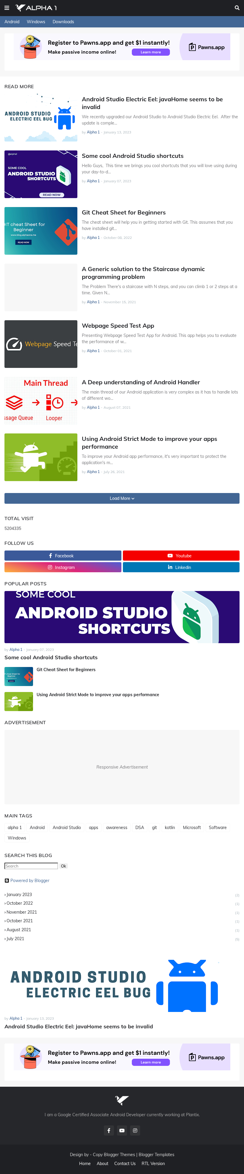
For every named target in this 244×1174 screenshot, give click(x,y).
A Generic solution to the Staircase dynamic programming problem (143, 272)
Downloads (63, 21)
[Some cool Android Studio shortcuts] (40, 174)
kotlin (170, 827)
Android (11, 21)
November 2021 (123, 912)
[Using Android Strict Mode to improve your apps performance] (40, 457)
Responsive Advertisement (122, 767)
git (154, 827)
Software (218, 827)
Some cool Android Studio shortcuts (133, 155)
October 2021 (123, 920)
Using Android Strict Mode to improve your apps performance (149, 442)
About (102, 1163)
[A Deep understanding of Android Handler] (40, 400)
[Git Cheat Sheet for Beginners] (40, 231)
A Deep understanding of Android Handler (141, 382)
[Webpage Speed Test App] (40, 344)
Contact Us (125, 1163)
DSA (139, 827)
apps (93, 827)
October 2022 (123, 903)
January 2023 (123, 894)
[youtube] (122, 1130)
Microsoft (192, 827)
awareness (116, 827)
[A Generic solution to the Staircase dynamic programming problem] (40, 287)
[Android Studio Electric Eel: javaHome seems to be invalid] (40, 117)
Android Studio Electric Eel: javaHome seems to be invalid (152, 103)
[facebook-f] (109, 1130)
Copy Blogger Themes (114, 1154)
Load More (121, 498)
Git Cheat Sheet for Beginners (124, 212)
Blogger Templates (156, 1154)
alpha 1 (15, 827)
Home (85, 1163)
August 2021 (123, 929)
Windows (36, 21)
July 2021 (123, 938)
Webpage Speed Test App (118, 325)
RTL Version (153, 1163)
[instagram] (135, 1130)
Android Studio (67, 827)
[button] (7, 8)
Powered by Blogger (29, 880)
